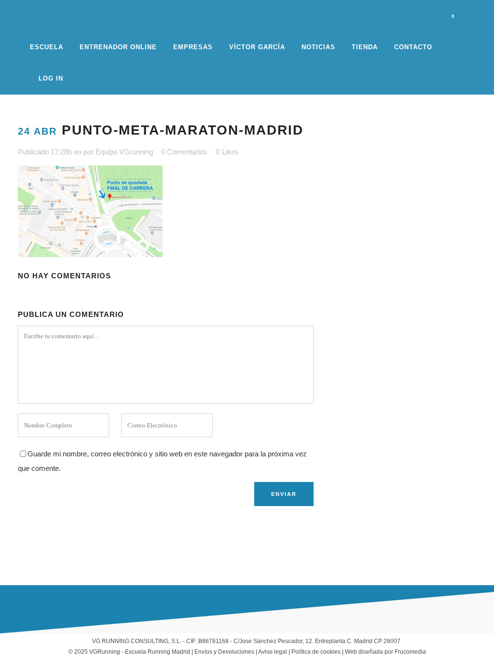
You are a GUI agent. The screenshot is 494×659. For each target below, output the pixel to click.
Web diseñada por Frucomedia (385, 651)
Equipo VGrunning (124, 152)
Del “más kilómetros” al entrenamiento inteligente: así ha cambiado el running (187, 543)
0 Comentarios (184, 152)
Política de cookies (316, 651)
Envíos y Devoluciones (224, 651)
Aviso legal (272, 651)
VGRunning (104, 651)
